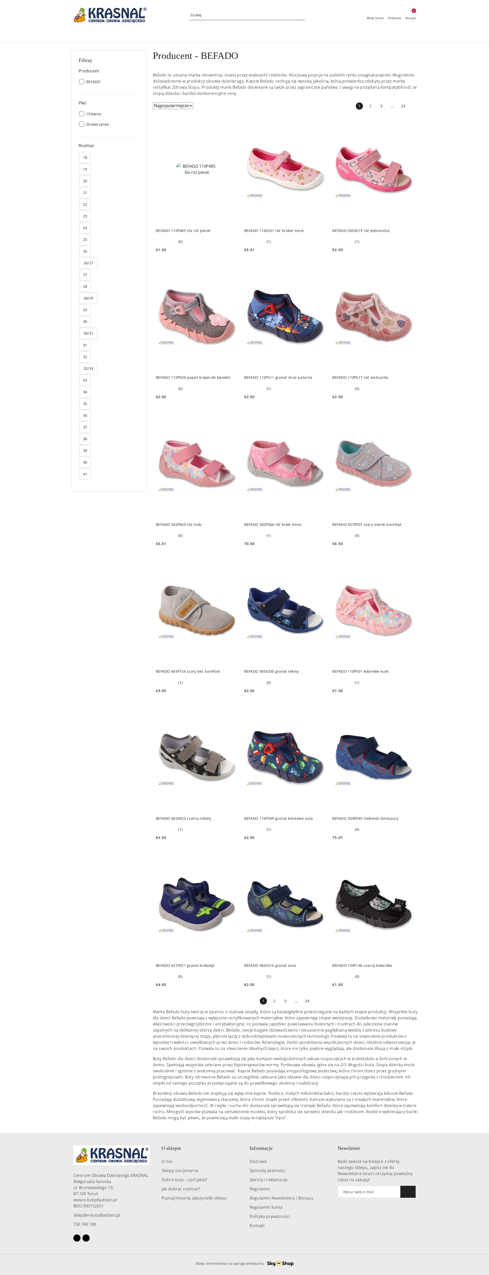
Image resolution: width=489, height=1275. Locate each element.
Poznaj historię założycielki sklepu (194, 1198)
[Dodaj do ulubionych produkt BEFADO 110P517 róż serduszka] (409, 267)
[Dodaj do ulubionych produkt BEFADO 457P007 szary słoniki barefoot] (409, 414)
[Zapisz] (408, 1192)
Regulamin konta (266, 1207)
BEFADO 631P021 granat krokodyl (185, 965)
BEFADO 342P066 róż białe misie (272, 524)
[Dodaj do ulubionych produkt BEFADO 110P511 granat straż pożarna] (320, 267)
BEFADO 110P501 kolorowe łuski (360, 671)
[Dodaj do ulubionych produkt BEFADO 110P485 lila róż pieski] (232, 120)
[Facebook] (76, 1238)
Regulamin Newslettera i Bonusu (281, 1198)
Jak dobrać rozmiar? (180, 1189)
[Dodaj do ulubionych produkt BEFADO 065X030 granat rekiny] (320, 561)
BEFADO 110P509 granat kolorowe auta (278, 818)
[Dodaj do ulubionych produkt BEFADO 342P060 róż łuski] (232, 414)
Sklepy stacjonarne (179, 1170)
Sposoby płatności (268, 1170)
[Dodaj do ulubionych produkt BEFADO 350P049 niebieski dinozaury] (409, 708)
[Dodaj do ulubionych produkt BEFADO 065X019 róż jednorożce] (409, 120)
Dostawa (258, 1161)
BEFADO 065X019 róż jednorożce (361, 230)
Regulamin (260, 1189)
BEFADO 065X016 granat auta (270, 965)
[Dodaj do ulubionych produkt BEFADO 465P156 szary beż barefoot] (232, 561)
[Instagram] (86, 1238)
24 (403, 105)
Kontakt (257, 1225)
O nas (167, 1161)
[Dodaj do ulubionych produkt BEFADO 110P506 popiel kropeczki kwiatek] (232, 267)
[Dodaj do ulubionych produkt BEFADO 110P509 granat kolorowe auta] (320, 708)
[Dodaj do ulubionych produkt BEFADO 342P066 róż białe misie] (320, 414)
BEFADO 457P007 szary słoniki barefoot (366, 524)
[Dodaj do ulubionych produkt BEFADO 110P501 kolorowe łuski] (409, 561)
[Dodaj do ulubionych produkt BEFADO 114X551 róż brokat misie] (320, 120)
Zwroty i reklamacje (269, 1179)
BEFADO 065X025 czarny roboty (183, 818)
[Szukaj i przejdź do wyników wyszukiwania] (302, 15)
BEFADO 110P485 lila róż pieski (183, 230)
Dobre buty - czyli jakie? (184, 1179)
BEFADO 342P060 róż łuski (179, 524)
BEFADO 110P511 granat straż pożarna (278, 377)
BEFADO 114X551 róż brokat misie (274, 230)
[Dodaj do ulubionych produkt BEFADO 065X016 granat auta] (320, 855)
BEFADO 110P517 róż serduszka (360, 377)
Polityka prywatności (270, 1216)
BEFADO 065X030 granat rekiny (271, 671)
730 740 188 (84, 1224)
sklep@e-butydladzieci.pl (96, 1215)
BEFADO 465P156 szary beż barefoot (188, 671)
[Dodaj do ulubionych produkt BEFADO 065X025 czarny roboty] (232, 708)
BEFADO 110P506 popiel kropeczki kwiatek (193, 377)
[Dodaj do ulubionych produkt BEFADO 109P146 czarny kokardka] (409, 855)
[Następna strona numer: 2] (414, 106)
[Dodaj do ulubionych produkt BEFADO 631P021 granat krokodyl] (232, 855)
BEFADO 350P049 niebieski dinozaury (365, 818)
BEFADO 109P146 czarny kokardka (362, 965)
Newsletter (349, 1148)
